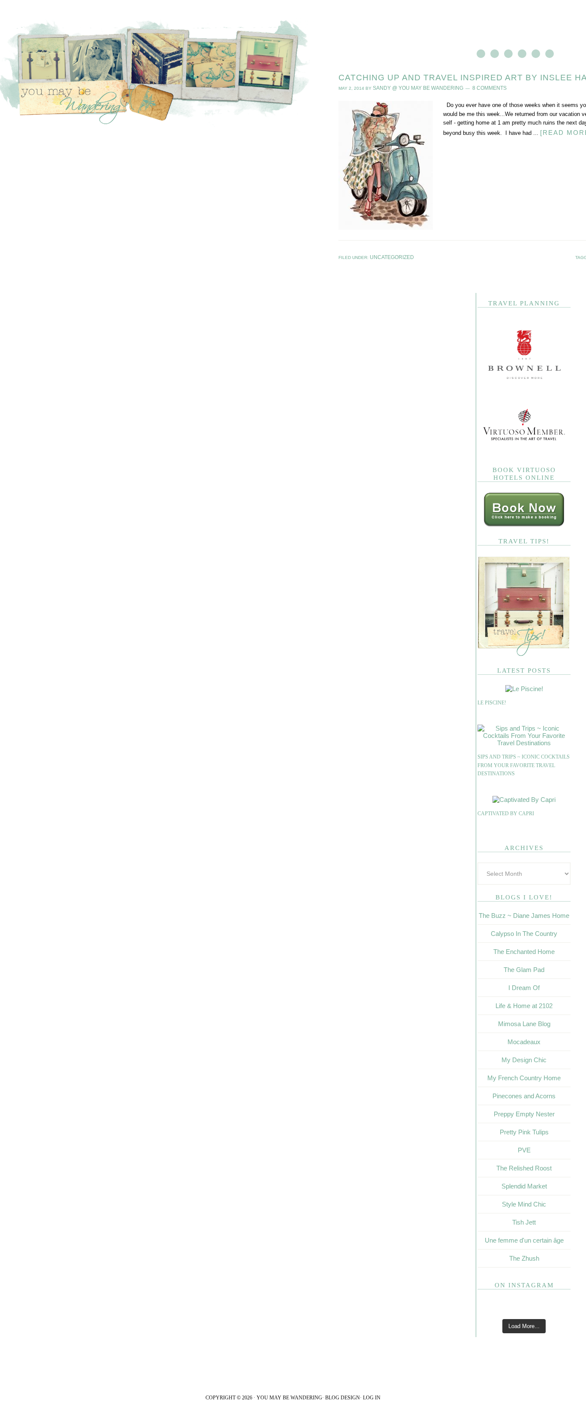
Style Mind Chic (524, 1202)
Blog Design (342, 1396)
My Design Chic (524, 1058)
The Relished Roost (524, 1166)
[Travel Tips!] (524, 652)
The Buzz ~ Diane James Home (524, 913)
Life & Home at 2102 (524, 1004)
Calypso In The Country (524, 932)
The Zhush (524, 1256)
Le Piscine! (491, 701)
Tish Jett (524, 1220)
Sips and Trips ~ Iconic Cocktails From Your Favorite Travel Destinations (523, 763)
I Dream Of (524, 986)
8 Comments (473, 87)
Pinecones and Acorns (524, 1094)
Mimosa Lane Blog (524, 1022)
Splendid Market (524, 1184)
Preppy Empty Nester (524, 1112)
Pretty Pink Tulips (524, 1130)
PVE (524, 1148)
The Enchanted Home (524, 950)
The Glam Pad (524, 968)
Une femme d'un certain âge (524, 1238)
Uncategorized (388, 255)
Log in (372, 1396)
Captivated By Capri (505, 812)
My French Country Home (524, 1076)
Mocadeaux (524, 1040)
